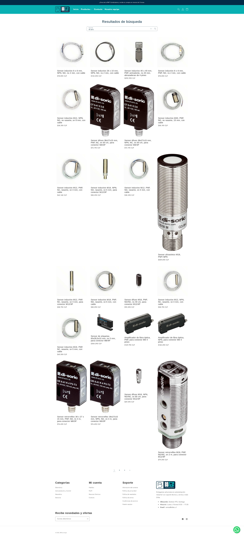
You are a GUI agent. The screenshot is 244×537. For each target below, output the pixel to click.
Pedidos (91, 487)
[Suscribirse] (87, 519)
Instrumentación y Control (63, 491)
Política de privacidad (129, 491)
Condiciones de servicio (130, 501)
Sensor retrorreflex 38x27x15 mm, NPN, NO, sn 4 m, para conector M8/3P (104, 419)
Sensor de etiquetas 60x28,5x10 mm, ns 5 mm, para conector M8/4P (103, 338)
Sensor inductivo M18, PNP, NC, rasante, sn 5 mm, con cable (70, 349)
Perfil (90, 491)
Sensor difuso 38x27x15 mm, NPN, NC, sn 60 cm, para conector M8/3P (137, 142)
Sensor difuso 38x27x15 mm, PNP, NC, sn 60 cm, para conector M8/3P (104, 142)
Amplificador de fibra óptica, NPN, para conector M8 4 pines (171, 340)
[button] (86, 9)
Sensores (58, 498)
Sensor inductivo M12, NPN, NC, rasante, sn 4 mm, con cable (171, 302)
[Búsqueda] (155, 29)
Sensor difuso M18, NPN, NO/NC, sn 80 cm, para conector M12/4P (136, 396)
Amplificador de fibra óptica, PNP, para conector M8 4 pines (137, 340)
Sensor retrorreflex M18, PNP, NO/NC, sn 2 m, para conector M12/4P (172, 454)
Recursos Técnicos (94, 494)
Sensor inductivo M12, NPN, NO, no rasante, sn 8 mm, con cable (71, 120)
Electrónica (58, 487)
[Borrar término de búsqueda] (151, 29)
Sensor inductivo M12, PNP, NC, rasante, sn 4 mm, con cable (70, 190)
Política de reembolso (129, 494)
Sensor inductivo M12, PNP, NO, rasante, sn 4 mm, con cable (137, 190)
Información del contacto (130, 487)
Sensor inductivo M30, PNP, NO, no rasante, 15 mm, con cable (171, 120)
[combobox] (122, 29)
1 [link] (114, 470)
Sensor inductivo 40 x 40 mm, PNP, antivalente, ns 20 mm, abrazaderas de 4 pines (138, 73)
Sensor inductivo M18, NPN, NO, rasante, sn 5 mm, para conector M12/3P (104, 190)
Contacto (91, 498)
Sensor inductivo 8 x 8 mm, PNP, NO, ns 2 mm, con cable (172, 72)
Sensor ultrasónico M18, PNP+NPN (169, 256)
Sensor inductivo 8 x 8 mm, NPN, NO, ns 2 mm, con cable (71, 72)
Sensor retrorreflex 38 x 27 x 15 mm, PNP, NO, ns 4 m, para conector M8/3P (70, 419)
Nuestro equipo (127, 504)
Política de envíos (128, 498)
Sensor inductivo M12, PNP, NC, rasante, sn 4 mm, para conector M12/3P (70, 302)
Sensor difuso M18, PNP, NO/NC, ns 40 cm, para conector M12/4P (136, 302)
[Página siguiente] (130, 470)
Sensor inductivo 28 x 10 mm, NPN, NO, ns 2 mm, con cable (105, 72)
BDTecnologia (63, 532)
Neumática (58, 494)
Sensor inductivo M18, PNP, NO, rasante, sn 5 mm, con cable (104, 302)
